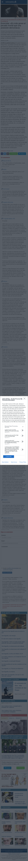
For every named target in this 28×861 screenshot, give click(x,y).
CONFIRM (9, 456)
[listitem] (14, 427)
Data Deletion (5, 462)
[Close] (24, 399)
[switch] (22, 430)
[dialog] (14, 430)
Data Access (14, 462)
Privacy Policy (22, 462)
